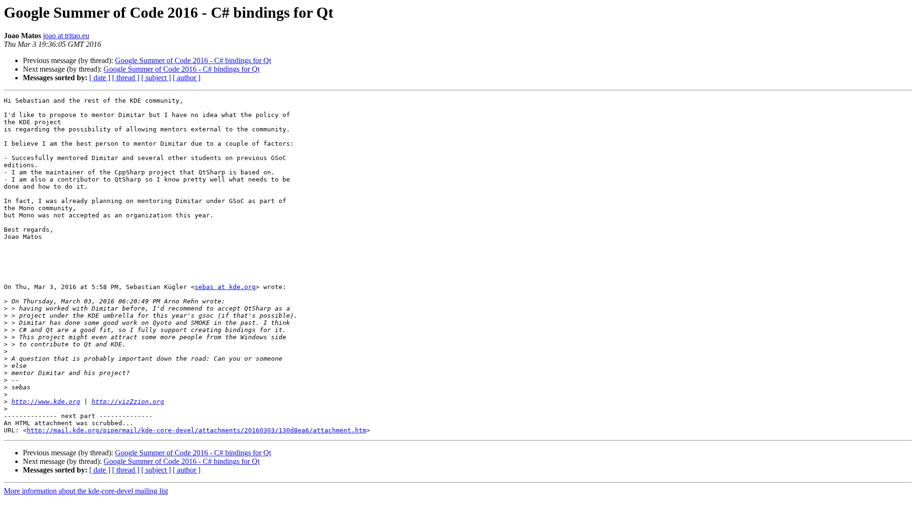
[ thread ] (125, 78)
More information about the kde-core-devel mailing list (86, 491)
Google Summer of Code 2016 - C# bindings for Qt (193, 60)
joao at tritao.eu (66, 36)
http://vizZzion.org (128, 401)
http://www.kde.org (45, 401)
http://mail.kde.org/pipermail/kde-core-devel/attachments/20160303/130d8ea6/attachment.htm (196, 430)
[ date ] (99, 78)
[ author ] (186, 78)
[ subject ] (156, 78)
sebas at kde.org (225, 286)
